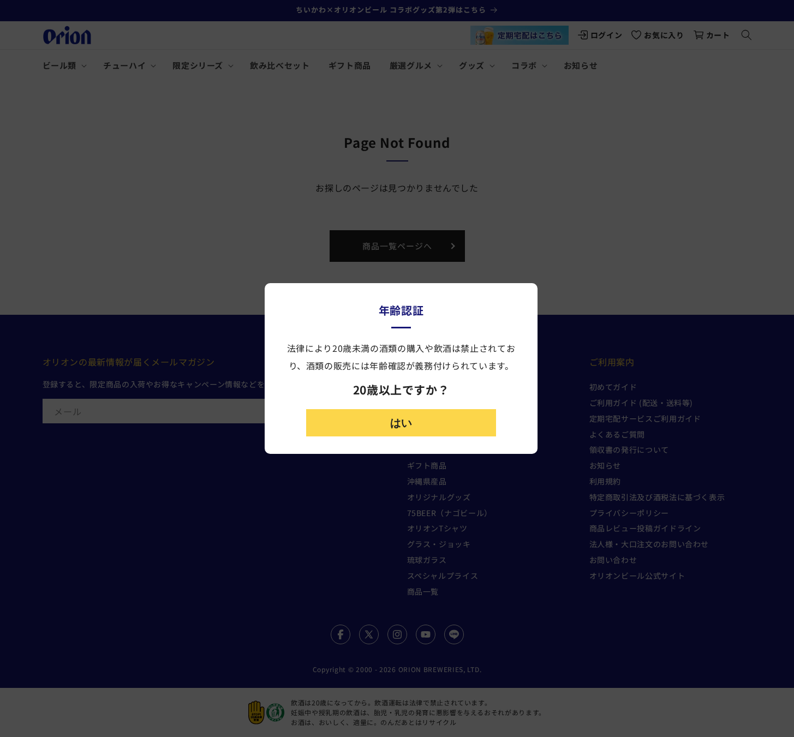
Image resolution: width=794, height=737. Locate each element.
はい (401, 423)
